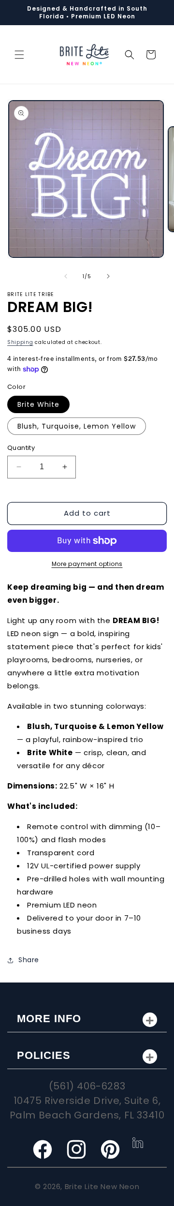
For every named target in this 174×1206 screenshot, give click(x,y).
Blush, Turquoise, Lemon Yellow (76, 426)
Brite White (38, 404)
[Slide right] (108, 276)
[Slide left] (65, 276)
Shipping (20, 342)
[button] (19, 54)
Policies (44, 1055)
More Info (49, 1018)
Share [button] (28, 960)
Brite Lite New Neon (102, 1186)
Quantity (21, 447)
